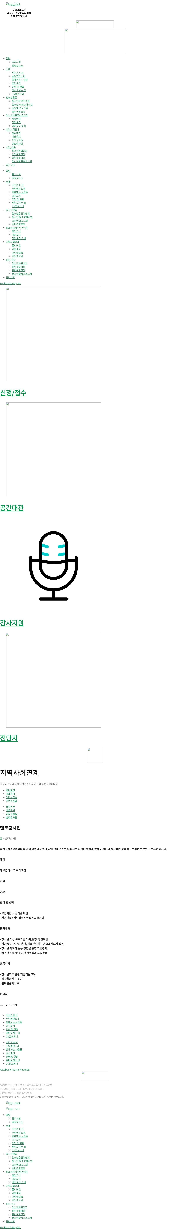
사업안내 (16, 118)
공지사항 (16, 62)
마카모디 (16, 122)
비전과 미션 (18, 72)
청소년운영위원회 (21, 101)
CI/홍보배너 (18, 94)
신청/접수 (11, 147)
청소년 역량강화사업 (22, 104)
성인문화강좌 (18, 154)
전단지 (9, 738)
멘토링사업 (17, 143)
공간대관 (10, 165)
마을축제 (16, 136)
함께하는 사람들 (20, 79)
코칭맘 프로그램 (20, 108)
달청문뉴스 (17, 65)
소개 (8, 69)
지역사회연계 (12, 129)
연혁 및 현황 (18, 86)
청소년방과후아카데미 (17, 115)
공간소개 (16, 83)
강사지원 (12, 623)
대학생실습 (17, 140)
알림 (8, 58)
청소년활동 (11, 97)
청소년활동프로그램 (22, 161)
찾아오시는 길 (19, 90)
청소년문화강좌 (19, 150)
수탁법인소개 (18, 76)
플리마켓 (16, 133)
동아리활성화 (18, 111)
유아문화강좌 (18, 158)
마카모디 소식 (19, 126)
